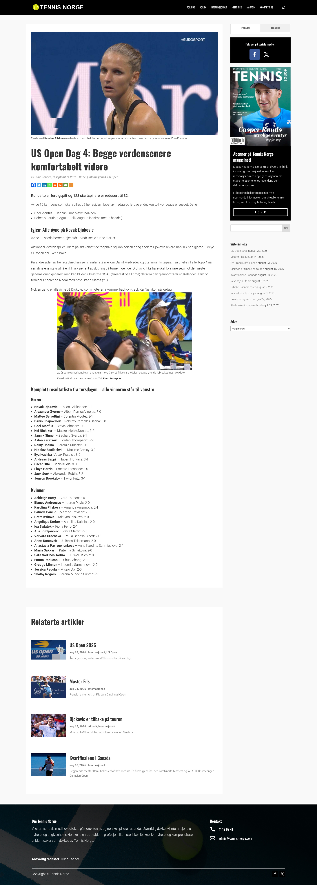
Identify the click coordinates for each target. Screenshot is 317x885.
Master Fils (80, 681)
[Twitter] (39, 185)
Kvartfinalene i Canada (90, 757)
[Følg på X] (266, 54)
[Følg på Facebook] (254, 54)
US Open (112, 177)
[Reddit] (55, 185)
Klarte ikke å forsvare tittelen (247, 305)
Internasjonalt (219, 7)
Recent (275, 28)
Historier (237, 7)
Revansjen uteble (240, 281)
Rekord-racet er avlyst (243, 293)
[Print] (60, 185)
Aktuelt (92, 726)
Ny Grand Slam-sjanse (243, 263)
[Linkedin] (44, 185)
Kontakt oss (266, 7)
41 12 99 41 (226, 829)
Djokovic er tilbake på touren (96, 718)
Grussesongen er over (243, 299)
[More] (71, 185)
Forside (191, 7)
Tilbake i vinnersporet (243, 287)
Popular (245, 28)
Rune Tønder (43, 177)
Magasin (251, 7)
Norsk (203, 7)
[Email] (65, 185)
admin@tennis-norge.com (235, 838)
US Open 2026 (83, 645)
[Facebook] (33, 185)
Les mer (260, 212)
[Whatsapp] (49, 185)
